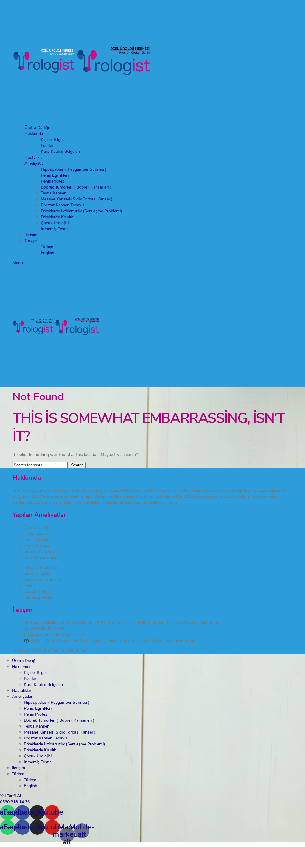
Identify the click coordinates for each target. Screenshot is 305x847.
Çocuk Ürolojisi (55, 223)
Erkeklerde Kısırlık (57, 217)
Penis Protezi (53, 181)
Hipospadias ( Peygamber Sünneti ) (74, 169)
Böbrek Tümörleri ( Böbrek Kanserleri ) (76, 187)
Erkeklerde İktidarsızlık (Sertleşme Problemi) (81, 211)
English (47, 253)
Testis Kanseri (53, 193)
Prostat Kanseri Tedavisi (63, 205)
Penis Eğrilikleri (55, 175)
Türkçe (47, 247)
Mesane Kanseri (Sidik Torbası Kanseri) (77, 199)
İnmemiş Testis (55, 229)
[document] (152, 817)
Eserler (47, 145)
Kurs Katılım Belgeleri (60, 151)
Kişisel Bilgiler (53, 139)
